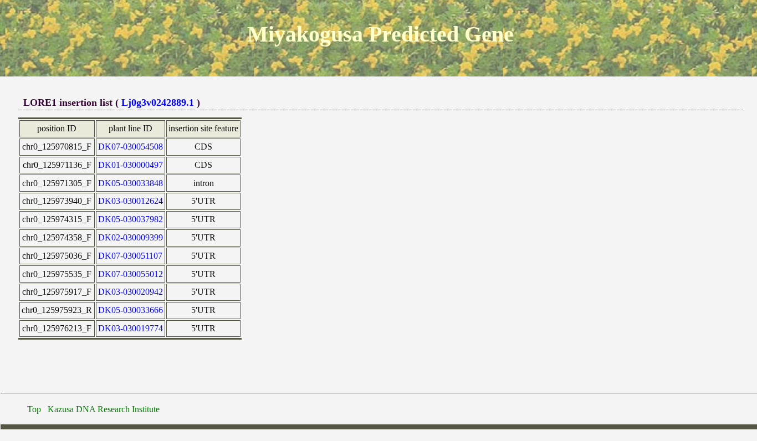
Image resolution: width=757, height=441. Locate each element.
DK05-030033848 (130, 183)
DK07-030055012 (130, 274)
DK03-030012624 (130, 201)
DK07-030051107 (130, 255)
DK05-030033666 (130, 310)
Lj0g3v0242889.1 (157, 102)
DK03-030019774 (130, 328)
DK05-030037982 (130, 219)
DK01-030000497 (130, 165)
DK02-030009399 (130, 237)
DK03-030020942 (130, 291)
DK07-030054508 (130, 146)
